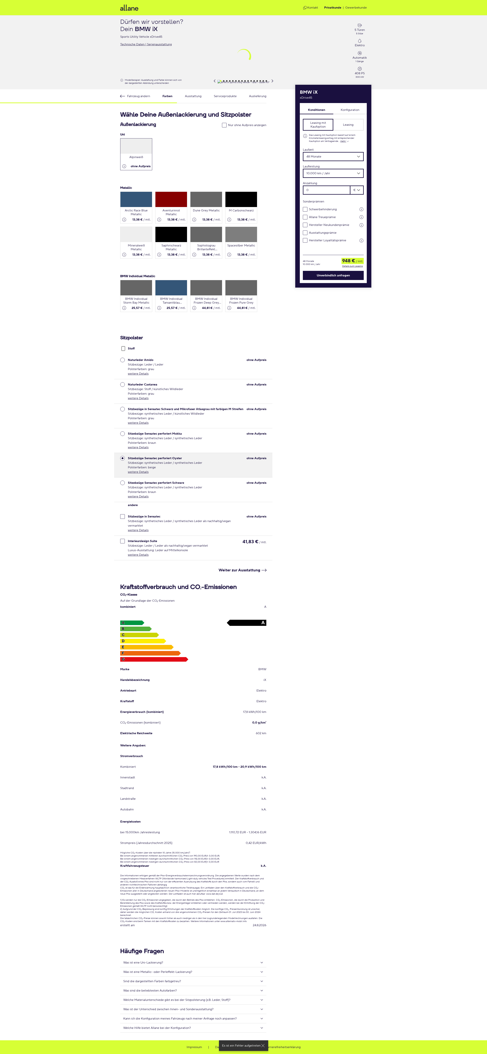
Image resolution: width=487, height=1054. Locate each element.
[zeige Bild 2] (223, 81)
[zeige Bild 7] (239, 81)
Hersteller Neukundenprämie (329, 225)
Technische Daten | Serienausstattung (146, 44)
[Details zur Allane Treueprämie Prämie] (359, 217)
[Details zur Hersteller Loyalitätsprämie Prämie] (359, 240)
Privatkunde (332, 8)
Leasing (348, 125)
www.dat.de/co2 (214, 893)
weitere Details (138, 374)
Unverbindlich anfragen (333, 275)
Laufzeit (308, 150)
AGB (248, 1047)
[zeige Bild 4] (230, 81)
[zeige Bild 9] (245, 81)
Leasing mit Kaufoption (318, 125)
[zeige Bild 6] (236, 81)
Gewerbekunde (356, 8)
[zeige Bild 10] (248, 81)
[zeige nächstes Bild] (272, 81)
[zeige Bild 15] (263, 81)
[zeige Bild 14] (260, 81)
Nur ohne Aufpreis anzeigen (247, 125)
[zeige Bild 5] (233, 81)
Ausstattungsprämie (323, 232)
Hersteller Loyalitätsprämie (327, 240)
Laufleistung (311, 166)
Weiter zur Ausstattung (239, 570)
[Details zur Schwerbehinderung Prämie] (359, 209)
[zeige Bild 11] (251, 81)
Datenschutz (223, 1047)
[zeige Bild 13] (257, 81)
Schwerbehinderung (323, 209)
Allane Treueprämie (322, 217)
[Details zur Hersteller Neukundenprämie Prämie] (359, 224)
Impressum (194, 1047)
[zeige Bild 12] (254, 81)
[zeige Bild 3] (227, 81)
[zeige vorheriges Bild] (214, 81)
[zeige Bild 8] (242, 81)
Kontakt (312, 8)
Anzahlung (310, 183)
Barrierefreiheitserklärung (283, 1047)
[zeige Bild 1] (220, 81)
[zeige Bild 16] (266, 81)
